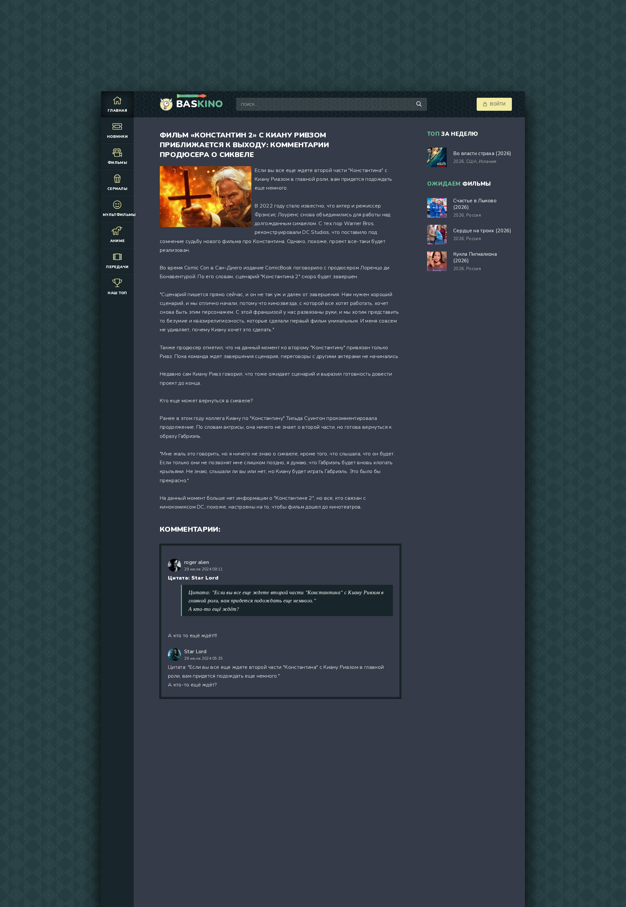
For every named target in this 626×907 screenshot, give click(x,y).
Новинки (117, 136)
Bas (199, 104)
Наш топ (117, 293)
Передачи (117, 267)
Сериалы (117, 188)
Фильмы (117, 162)
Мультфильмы (118, 214)
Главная (117, 110)
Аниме (117, 240)
